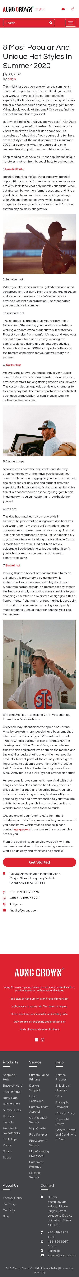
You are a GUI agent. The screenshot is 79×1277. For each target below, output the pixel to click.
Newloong (40, 1272)
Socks (7, 1157)
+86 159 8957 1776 (24, 892)
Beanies (8, 1116)
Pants (7, 1145)
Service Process (61, 1077)
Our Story (9, 1204)
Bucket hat (12, 565)
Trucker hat (13, 365)
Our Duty (9, 1210)
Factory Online (13, 1198)
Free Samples (38, 1134)
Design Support (34, 1088)
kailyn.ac (16, 904)
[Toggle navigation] (70, 23)
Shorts (7, 1151)
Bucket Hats (11, 1104)
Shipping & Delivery (63, 1088)
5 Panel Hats (12, 1110)
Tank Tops (10, 1139)
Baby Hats (10, 1098)
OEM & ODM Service (38, 1120)
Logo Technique (36, 1098)
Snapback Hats (9, 1077)
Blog (6, 1216)
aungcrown (22, 829)
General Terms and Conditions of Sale (66, 1134)
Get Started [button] (39, 862)
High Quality (37, 1128)
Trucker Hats (12, 1091)
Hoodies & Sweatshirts (11, 1130)
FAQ (59, 1096)
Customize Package (36, 1164)
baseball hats (14, 169)
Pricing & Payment (62, 1104)
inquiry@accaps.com (24, 910)
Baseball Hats (12, 1085)
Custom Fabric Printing (39, 1077)
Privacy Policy (65, 1113)
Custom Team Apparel (38, 1109)
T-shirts (8, 1122)
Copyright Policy (62, 1121)
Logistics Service (35, 1175)
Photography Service (38, 1143)
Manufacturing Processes (39, 1153)
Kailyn (11, 79)
